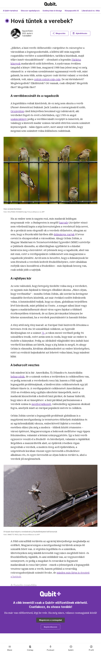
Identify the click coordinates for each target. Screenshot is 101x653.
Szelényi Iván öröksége (52, 11)
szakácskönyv (19, 119)
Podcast (50, 650)
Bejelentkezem (50, 627)
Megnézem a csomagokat (50, 620)
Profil (91, 650)
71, (44, 332)
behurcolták (18, 376)
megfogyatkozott (41, 404)
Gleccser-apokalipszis (30, 11)
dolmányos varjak (64, 234)
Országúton (17, 111)
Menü (9, 650)
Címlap (30, 650)
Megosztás (60, 33)
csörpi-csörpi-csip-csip (47, 79)
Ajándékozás (81, 33)
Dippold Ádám (27, 31)
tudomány (27, 36)
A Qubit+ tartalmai (10, 11)
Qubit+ (71, 650)
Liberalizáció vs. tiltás (91, 11)
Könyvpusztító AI (72, 11)
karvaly (63, 222)
